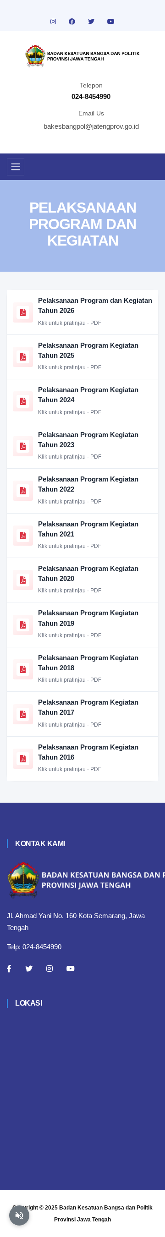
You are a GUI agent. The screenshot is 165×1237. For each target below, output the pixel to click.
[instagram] (54, 21)
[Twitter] (28, 968)
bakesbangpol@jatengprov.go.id (91, 126)
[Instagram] (49, 968)
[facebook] (72, 21)
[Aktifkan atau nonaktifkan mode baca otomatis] (19, 1215)
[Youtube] (70, 968)
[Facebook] (9, 968)
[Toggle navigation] (15, 166)
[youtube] (111, 21)
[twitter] (92, 21)
